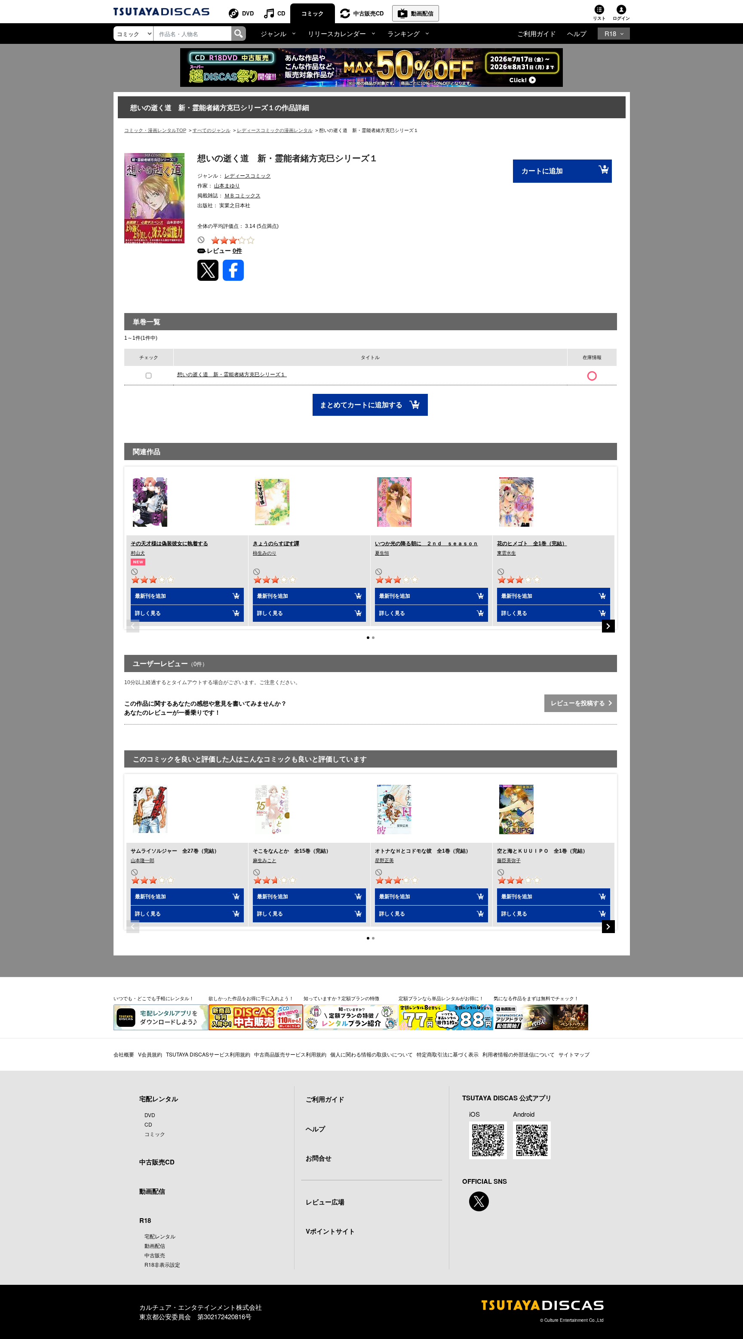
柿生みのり (264, 553)
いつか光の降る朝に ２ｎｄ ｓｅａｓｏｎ (426, 544)
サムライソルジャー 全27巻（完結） (175, 851)
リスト (599, 18)
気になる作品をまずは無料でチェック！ (536, 998)
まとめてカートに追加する (362, 404)
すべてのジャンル (211, 130)
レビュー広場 (325, 1202)
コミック (312, 13)
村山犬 (138, 553)
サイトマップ (574, 1054)
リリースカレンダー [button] (337, 33)
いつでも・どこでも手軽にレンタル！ (154, 998)
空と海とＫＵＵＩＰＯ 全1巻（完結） (542, 851)
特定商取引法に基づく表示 (448, 1054)
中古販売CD (368, 13)
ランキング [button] (403, 33)
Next (608, 626)
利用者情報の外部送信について (518, 1054)
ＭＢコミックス (242, 196)
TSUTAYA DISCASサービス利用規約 (208, 1054)
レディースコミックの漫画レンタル (275, 130)
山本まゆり (227, 186)
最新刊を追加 (150, 596)
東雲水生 (506, 553)
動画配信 (422, 13)
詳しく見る (148, 613)
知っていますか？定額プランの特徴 (341, 998)
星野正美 (384, 860)
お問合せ (319, 1158)
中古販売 (154, 1255)
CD (281, 13)
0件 (237, 250)
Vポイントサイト (330, 1231)
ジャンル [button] (273, 33)
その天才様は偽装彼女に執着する (169, 544)
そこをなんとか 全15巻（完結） (292, 851)
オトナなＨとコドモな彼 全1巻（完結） (423, 851)
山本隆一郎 (142, 860)
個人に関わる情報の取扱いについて (371, 1054)
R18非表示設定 (162, 1264)
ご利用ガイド (536, 33)
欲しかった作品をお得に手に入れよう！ (251, 998)
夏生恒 (382, 553)
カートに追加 (542, 171)
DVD (248, 13)
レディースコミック (247, 176)
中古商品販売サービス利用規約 (290, 1054)
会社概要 (124, 1054)
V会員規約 (150, 1054)
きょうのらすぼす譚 (276, 544)
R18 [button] (610, 33)
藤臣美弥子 (509, 860)
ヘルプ (576, 33)
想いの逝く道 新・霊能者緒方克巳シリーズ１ (232, 375)
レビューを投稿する (579, 703)
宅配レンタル (159, 1236)
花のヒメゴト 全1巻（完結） (532, 544)
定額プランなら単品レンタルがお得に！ (441, 998)
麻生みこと (264, 860)
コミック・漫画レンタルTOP (155, 130)
